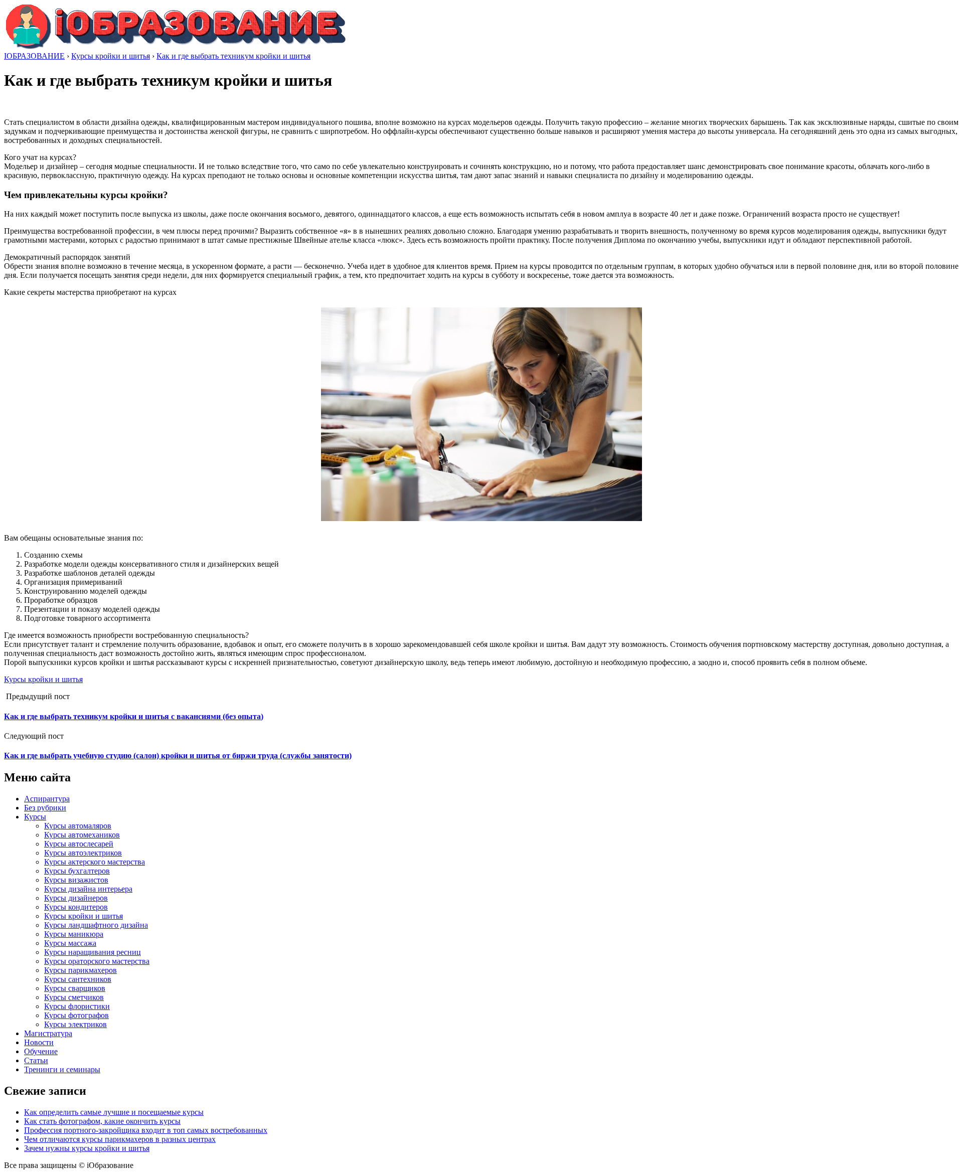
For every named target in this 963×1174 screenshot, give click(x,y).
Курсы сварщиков (74, 988)
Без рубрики (45, 807)
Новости (39, 1042)
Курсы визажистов (76, 880)
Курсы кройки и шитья (43, 679)
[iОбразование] (175, 47)
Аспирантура (47, 798)
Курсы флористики (77, 1006)
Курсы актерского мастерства (94, 862)
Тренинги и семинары (62, 1069)
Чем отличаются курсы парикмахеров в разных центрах (120, 1139)
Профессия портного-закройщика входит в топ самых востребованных (145, 1130)
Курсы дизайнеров (76, 898)
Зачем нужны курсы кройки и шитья (86, 1148)
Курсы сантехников (77, 979)
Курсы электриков (75, 1024)
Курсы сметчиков (74, 997)
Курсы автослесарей (78, 844)
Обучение (41, 1051)
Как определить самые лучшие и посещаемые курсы (114, 1112)
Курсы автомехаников (82, 834)
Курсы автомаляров (77, 825)
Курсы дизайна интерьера (88, 889)
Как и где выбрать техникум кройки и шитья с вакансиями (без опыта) (133, 716)
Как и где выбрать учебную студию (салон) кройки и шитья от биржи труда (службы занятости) (178, 755)
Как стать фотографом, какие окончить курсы (102, 1121)
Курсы (35, 816)
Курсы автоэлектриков (83, 853)
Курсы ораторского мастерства (96, 961)
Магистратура (48, 1033)
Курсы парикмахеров (80, 970)
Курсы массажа (70, 943)
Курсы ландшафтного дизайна (96, 925)
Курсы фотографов (76, 1015)
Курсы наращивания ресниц (92, 952)
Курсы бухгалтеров (77, 871)
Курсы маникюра (73, 934)
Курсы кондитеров (76, 907)
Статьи (36, 1060)
